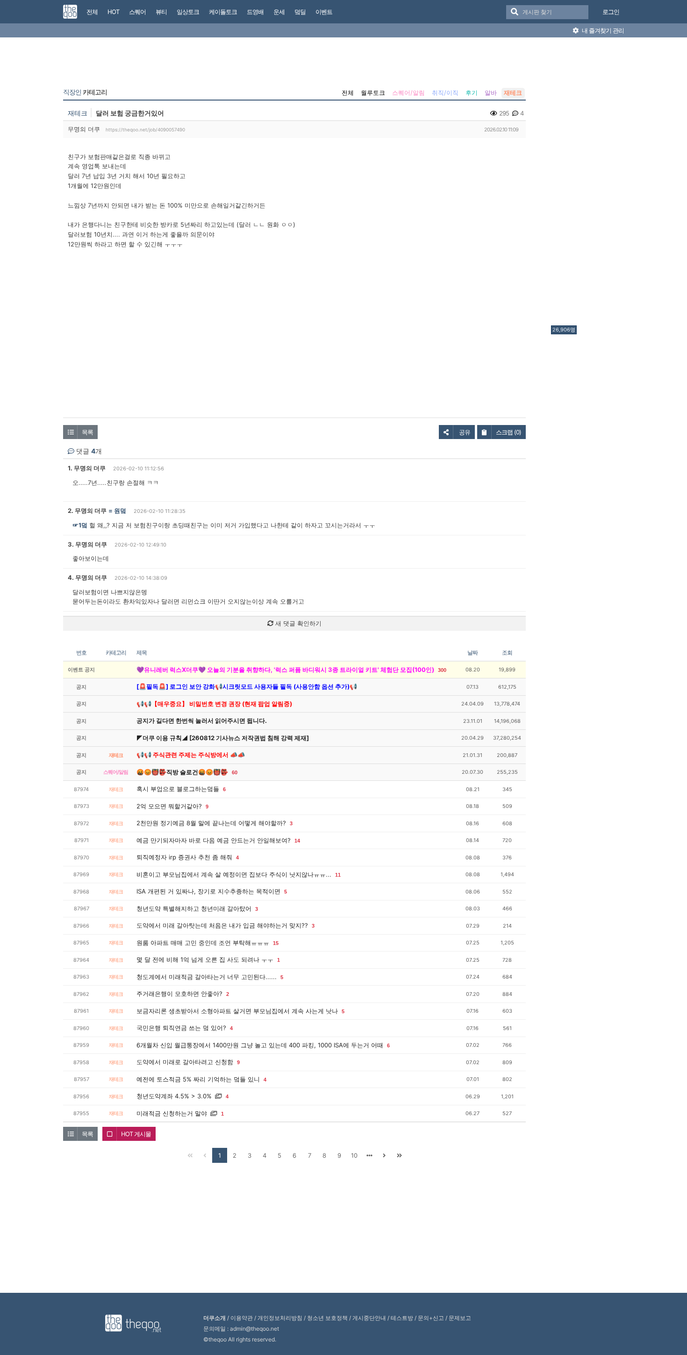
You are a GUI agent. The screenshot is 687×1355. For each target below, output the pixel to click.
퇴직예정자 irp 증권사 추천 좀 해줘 (184, 857)
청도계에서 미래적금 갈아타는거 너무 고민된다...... (206, 976)
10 (354, 1155)
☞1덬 (79, 525)
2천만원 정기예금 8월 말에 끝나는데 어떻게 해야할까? (211, 823)
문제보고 (460, 1317)
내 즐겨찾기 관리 (602, 30)
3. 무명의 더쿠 (87, 544)
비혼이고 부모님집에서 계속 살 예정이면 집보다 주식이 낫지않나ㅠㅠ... (233, 874)
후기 (471, 92)
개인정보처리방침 (280, 1317)
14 (297, 840)
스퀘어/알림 (408, 92)
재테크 (513, 92)
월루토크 (373, 92)
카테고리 (85, 92)
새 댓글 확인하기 (297, 623)
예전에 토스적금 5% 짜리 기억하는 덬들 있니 (198, 1079)
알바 (491, 92)
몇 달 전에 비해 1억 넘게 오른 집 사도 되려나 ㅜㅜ (204, 959)
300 (442, 670)
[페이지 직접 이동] (369, 1155)
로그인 (610, 11)
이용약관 (241, 1317)
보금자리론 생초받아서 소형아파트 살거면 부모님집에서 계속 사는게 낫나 (237, 1011)
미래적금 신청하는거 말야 (171, 1113)
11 (338, 875)
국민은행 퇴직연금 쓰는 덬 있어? (181, 1027)
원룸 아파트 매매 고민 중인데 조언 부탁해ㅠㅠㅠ (202, 942)
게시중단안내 (369, 1317)
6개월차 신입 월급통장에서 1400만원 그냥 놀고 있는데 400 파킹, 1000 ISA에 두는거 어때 (259, 1045)
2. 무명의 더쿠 (87, 510)
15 (276, 943)
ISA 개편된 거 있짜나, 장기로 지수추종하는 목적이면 (208, 891)
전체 (348, 92)
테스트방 (402, 1317)
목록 (87, 432)
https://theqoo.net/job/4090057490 (145, 129)
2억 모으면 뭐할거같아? (169, 806)
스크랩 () (508, 432)
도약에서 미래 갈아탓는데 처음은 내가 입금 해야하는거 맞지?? (222, 925)
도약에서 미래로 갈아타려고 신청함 (184, 1062)
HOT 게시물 (136, 1134)
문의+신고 (431, 1317)
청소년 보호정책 (327, 1317)
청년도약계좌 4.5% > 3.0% (174, 1096)
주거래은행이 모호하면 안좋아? (179, 993)
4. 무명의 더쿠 (87, 577)
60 (234, 772)
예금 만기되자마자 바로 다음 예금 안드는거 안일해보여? (213, 840)
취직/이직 (445, 92)
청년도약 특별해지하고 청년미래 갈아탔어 (193, 908)
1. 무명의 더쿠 (87, 468)
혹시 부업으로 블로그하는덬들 (177, 789)
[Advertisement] (588, 183)
